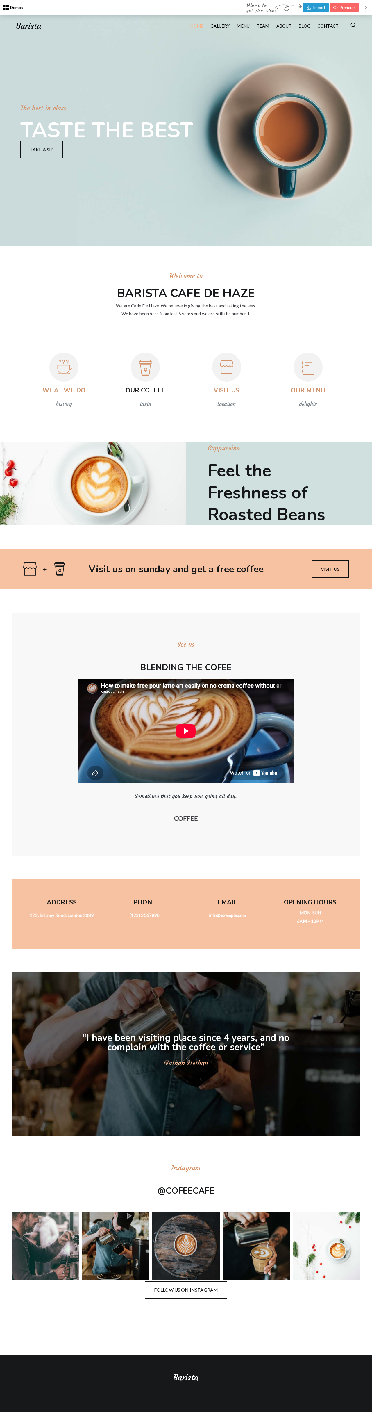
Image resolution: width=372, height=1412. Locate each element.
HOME (197, 26)
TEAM (263, 26)
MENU (243, 26)
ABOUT (284, 26)
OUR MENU (308, 390)
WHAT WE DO (64, 390)
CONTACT (328, 26)
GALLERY (220, 26)
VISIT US (226, 390)
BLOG (304, 26)
